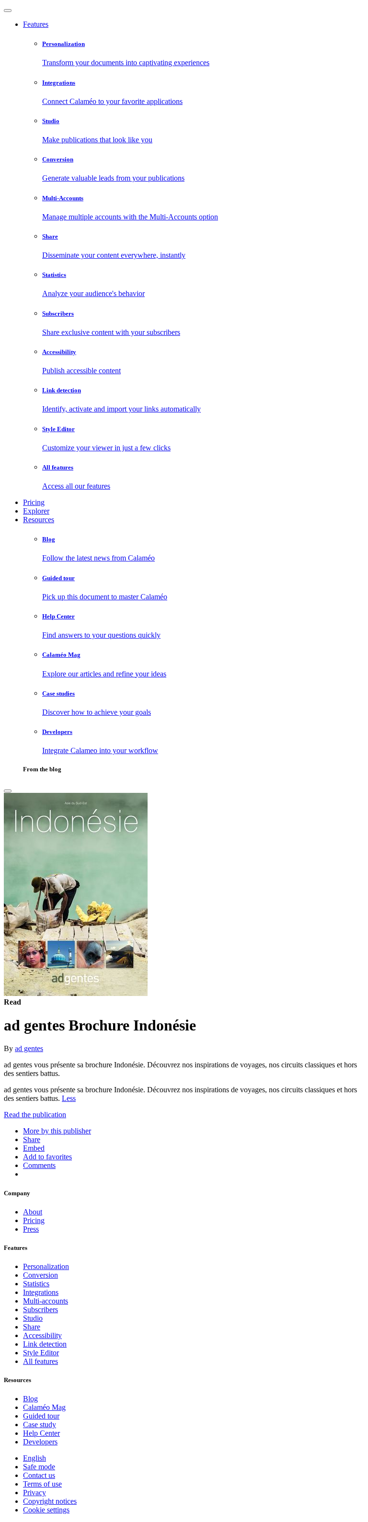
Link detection (45, 1344)
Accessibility (42, 1335)
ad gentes (29, 1048)
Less (69, 1098)
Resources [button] (38, 519)
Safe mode (39, 1467)
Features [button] (35, 24)
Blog (30, 1399)
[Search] (8, 791)
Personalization (46, 1266)
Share (31, 1327)
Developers (40, 1442)
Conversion (40, 1275)
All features (40, 1361)
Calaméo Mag (44, 1407)
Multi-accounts (45, 1301)
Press (31, 1229)
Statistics (36, 1284)
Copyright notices (50, 1501)
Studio (33, 1318)
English (34, 1458)
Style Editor (41, 1353)
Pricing (34, 502)
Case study (39, 1424)
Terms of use (42, 1484)
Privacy (34, 1492)
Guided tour (41, 1416)
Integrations (40, 1292)
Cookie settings (46, 1510)
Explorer (36, 511)
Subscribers (40, 1309)
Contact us (39, 1475)
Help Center (41, 1433)
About (32, 1212)
